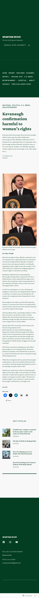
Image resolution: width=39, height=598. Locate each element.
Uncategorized (9, 107)
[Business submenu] (34, 73)
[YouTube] (16, 542)
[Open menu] (29, 45)
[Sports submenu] (9, 76)
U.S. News (25, 105)
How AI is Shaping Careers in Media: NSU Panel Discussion (22, 453)
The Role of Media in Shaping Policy (24, 441)
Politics (16, 105)
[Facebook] (3, 542)
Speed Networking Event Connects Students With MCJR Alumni (24, 463)
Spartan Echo (11, 37)
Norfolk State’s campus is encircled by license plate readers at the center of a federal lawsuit (24, 432)
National (6, 105)
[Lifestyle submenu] (26, 80)
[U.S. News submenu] (33, 76)
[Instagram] (10, 542)
